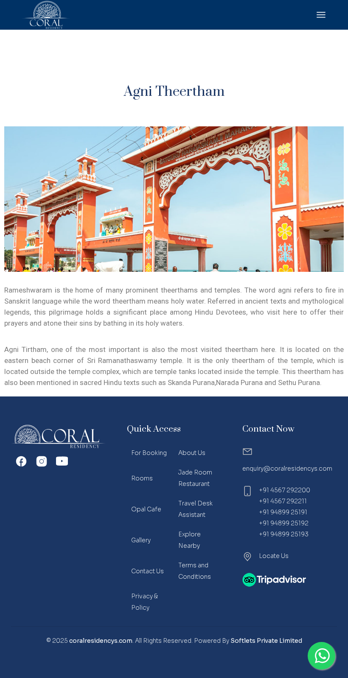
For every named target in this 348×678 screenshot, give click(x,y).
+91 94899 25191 (283, 512)
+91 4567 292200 (284, 490)
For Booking (149, 453)
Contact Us (147, 571)
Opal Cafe (146, 509)
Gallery (141, 540)
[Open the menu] (321, 15)
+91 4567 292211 (283, 501)
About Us (191, 453)
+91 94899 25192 (284, 523)
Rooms (142, 478)
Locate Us (274, 556)
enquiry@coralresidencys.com (287, 468)
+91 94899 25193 (284, 534)
